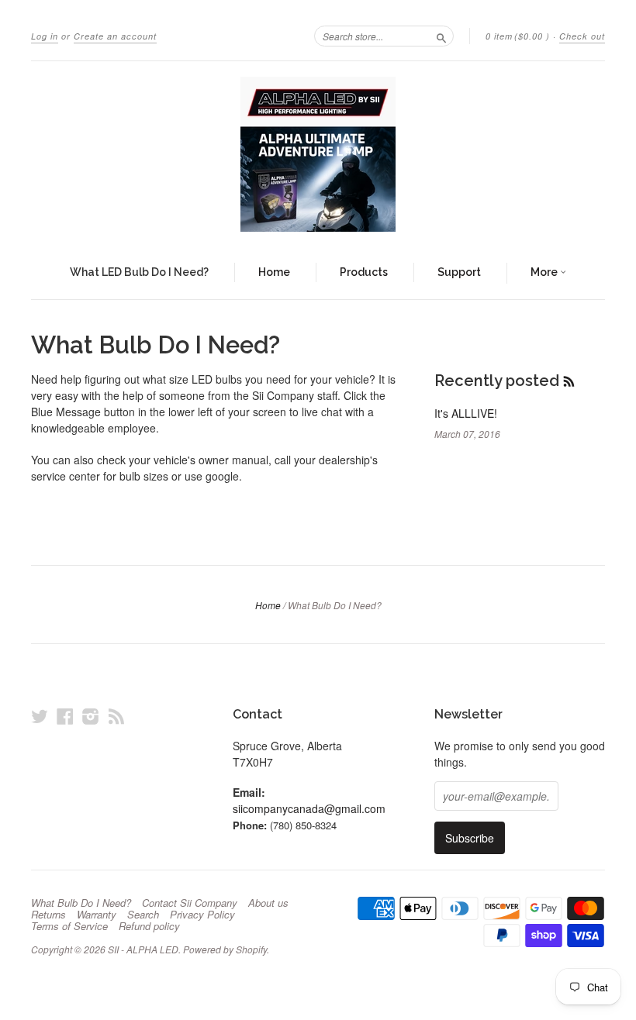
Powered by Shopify (225, 949)
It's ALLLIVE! (465, 413)
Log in (44, 36)
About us (268, 903)
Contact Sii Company (189, 903)
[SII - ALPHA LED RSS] (116, 716)
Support (459, 272)
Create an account (115, 36)
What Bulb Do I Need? (81, 903)
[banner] (318, 154)
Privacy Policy (202, 914)
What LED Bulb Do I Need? (139, 272)
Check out (582, 36)
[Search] (441, 35)
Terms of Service (69, 926)
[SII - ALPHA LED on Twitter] (39, 716)
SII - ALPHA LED (143, 949)
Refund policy (149, 926)
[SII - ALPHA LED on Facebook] (65, 716)
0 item (518, 36)
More (545, 272)
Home (274, 272)
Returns (48, 914)
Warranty (96, 914)
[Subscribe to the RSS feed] (569, 380)
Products (364, 272)
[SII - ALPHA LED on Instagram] (90, 716)
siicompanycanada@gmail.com (309, 808)
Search (143, 914)
